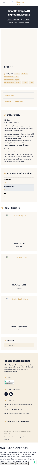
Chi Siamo (12, 437)
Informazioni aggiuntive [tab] (14, 101)
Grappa (25, 82)
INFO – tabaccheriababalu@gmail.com (16, 413)
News (24, 437)
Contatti (6, 439)
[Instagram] (11, 394)
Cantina (24, 74)
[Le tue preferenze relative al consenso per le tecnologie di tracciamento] (35, 462)
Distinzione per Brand (11, 77)
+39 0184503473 (16, 410)
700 (5, 196)
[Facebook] (6, 394)
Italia (31, 82)
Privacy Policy (9, 381)
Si (5, 182)
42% (5, 189)
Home (6, 437)
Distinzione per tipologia (12, 82)
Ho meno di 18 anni (7, 464)
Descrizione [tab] (9, 95)
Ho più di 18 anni (22, 464)
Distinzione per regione (12, 80)
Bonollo (16, 74)
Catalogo (18, 437)
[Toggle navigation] (3, 3)
